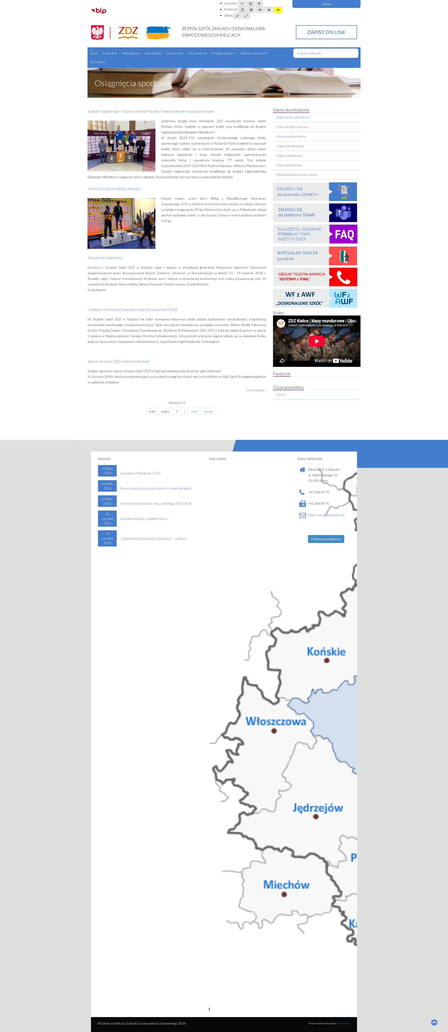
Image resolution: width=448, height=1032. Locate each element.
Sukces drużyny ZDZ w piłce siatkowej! (119, 361)
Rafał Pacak (343, 1023)
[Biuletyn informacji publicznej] (98, 10)
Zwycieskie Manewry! (105, 257)
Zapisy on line (326, 32)
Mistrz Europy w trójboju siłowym (114, 188)
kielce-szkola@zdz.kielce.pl (326, 515)
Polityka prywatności (326, 539)
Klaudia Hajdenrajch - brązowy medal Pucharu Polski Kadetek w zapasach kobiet (151, 111)
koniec (208, 411)
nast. (194, 411)
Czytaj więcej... (256, 390)
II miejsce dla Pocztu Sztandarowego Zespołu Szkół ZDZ (132, 309)
